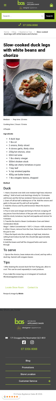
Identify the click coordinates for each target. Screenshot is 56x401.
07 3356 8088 (30, 25)
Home (6, 32)
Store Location (28, 374)
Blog (14, 32)
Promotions (28, 367)
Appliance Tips (25, 32)
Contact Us (33, 287)
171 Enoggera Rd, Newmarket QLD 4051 (28, 338)
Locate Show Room (14, 287)
